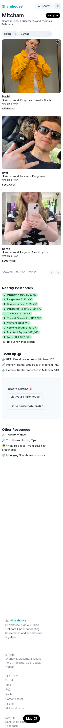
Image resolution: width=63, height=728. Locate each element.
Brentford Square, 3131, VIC (22, 332)
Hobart (9, 666)
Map (29, 718)
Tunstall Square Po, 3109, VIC (24, 318)
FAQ (7, 689)
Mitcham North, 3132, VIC (21, 294)
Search (46, 6)
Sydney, (10, 658)
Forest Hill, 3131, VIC (18, 337)
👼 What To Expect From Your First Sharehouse (24, 447)
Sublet (9, 680)
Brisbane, (36, 658)
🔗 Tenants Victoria (14, 435)
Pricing (9, 703)
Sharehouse (12, 625)
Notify (51, 15)
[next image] (55, 69)
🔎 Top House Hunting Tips (19, 440)
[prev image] (8, 69)
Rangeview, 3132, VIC (19, 299)
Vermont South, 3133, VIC (22, 327)
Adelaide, (20, 662)
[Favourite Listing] (57, 42)
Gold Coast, (33, 662)
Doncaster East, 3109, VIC (22, 304)
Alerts (8, 694)
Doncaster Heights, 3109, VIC (24, 308)
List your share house (25, 396)
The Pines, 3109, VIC (19, 313)
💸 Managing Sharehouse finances (23, 455)
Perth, (9, 662)
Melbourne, (23, 658)
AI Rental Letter (15, 708)
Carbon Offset (14, 699)
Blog (8, 684)
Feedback (11, 725)
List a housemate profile (27, 406)
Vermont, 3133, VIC (18, 322)
